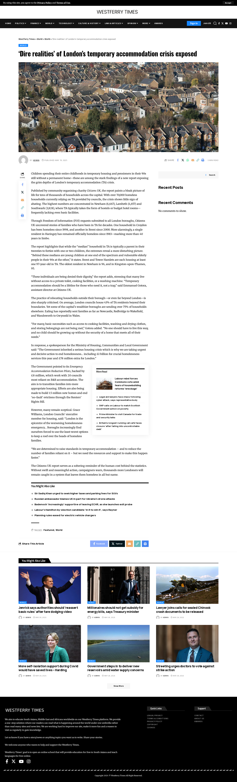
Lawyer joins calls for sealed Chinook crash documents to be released (183, 610)
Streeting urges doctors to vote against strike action (185, 668)
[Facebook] (219, 23)
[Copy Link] (197, 160)
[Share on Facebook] (177, 160)
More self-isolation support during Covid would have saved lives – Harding (48, 668)
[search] (215, 23)
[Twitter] (222, 23)
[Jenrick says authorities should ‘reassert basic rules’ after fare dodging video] (50, 585)
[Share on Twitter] (182, 160)
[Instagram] (230, 23)
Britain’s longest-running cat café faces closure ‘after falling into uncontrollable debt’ (119, 426)
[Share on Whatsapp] (187, 160)
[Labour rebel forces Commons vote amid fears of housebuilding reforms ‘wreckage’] (104, 384)
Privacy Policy (44, 2)
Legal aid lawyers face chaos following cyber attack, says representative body (118, 398)
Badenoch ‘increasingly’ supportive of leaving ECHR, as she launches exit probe (83, 504)
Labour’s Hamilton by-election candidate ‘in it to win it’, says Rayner (76, 510)
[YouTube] (226, 23)
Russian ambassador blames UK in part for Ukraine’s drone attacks (75, 499)
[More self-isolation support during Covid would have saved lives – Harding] (50, 643)
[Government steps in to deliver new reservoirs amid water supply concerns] (118, 643)
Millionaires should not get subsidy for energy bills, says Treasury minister (115, 610)
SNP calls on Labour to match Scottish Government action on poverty (118, 407)
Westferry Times (118, 775)
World (23, 45)
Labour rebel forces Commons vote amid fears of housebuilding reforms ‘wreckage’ (128, 383)
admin (36, 160)
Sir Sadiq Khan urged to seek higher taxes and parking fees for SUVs (76, 493)
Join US (207, 23)
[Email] (192, 160)
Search (212, 174)
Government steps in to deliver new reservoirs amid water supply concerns (115, 668)
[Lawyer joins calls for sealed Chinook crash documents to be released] (187, 585)
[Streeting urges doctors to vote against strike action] (187, 643)
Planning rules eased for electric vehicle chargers (65, 515)
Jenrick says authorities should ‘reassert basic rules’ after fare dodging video (48, 610)
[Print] (202, 160)
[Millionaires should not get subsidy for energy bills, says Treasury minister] (118, 585)
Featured (49, 529)
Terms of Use (63, 2)
